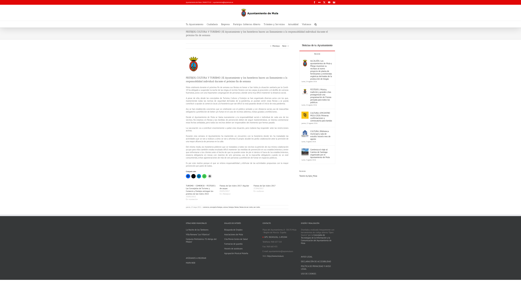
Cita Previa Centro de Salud (236, 239)
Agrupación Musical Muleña (236, 253)
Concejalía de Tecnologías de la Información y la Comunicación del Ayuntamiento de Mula (316, 239)
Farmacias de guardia (233, 244)
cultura (225, 207)
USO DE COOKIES (308, 273)
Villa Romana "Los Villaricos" (198, 234)
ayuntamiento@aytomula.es (223, 2)
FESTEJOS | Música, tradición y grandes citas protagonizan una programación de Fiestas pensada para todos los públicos (320, 96)
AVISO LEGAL (306, 256)
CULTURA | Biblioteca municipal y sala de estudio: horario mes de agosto (320, 135)
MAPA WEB (190, 263)
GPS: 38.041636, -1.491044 (275, 237)
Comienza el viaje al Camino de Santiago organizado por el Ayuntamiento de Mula (320, 153)
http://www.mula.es (275, 256)
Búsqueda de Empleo (233, 229)
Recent (317, 54)
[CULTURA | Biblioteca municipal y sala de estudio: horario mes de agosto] (305, 131)
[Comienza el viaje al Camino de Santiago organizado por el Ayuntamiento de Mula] (305, 149)
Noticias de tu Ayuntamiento (317, 45)
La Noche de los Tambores (197, 229)
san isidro (256, 207)
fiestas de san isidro (246, 207)
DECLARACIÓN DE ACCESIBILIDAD (316, 261)
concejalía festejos (216, 207)
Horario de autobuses (233, 248)
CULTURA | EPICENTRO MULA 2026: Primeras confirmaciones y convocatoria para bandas (321, 117)
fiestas (236, 207)
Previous (276, 46)
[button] (315, 24)
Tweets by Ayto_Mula (308, 176)
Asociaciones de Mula (233, 234)
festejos (231, 207)
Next (284, 46)
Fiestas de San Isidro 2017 (265, 185)
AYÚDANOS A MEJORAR (196, 258)
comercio (206, 207)
